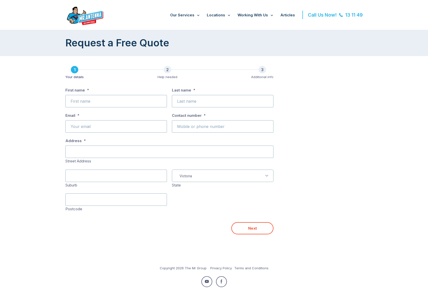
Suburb (71, 185)
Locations (216, 15)
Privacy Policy (221, 268)
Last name (183, 90)
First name (77, 90)
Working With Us (253, 15)
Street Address (78, 161)
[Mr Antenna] (84, 24)
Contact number (189, 115)
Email (72, 115)
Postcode (73, 209)
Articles (287, 15)
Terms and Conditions (251, 268)
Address (75, 140)
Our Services (182, 15)
